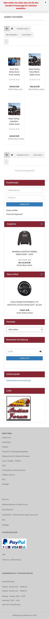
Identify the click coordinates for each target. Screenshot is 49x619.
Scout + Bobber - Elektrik (11, 461)
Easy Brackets (7, 510)
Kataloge (5, 484)
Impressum (6, 437)
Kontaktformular (8, 582)
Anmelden (24, 204)
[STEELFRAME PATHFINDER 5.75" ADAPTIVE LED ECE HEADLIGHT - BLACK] (24, 288)
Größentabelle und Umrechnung (18, 380)
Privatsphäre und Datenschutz (13, 470)
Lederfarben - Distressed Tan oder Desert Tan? (20, 515)
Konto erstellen (12, 210)
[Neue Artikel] (42, 274)
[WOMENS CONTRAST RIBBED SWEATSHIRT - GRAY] (24, 238)
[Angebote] (42, 224)
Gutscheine (6, 442)
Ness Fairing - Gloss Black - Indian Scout (34, 72)
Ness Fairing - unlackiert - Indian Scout (14, 121)
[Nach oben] (41, 615)
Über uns (5, 499)
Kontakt (5, 447)
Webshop (16, 615)
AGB (3, 466)
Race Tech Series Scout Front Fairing (14, 72)
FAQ (3, 479)
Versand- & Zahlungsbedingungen (15, 452)
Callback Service (8, 475)
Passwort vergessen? (14, 214)
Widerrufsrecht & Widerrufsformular (16, 456)
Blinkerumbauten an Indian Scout (14, 504)
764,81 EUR (24, 310)
